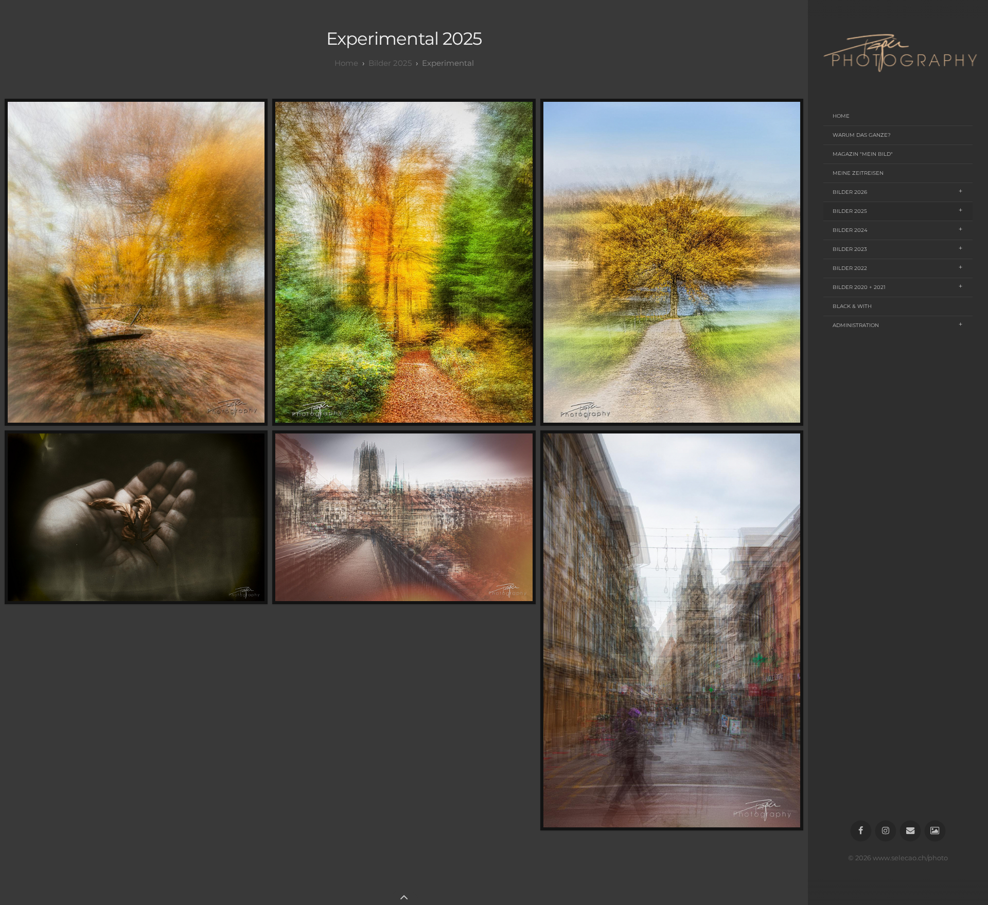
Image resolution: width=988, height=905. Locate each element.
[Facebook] (861, 831)
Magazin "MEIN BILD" (863, 154)
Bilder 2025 (850, 211)
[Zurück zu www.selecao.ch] (935, 831)
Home (841, 116)
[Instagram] (885, 831)
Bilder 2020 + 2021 (859, 287)
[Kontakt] (910, 831)
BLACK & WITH (852, 306)
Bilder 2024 (850, 230)
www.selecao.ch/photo (910, 858)
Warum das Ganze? (862, 135)
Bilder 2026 (850, 192)
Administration (856, 325)
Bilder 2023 (850, 249)
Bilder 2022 (850, 268)
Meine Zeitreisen (858, 173)
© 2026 (860, 858)
